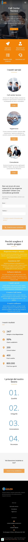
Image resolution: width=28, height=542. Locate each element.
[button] (25, 2)
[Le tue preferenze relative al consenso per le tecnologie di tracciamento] (2, 539)
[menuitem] (14, 506)
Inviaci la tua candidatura (14, 471)
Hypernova (14, 129)
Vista (23, 539)
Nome (3, 203)
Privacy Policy (7, 539)
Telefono (4, 210)
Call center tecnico (14, 95)
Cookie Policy (14, 539)
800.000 (11, 363)
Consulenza (14, 162)
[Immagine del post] (14, 85)
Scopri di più (14, 28)
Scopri (14, 105)
